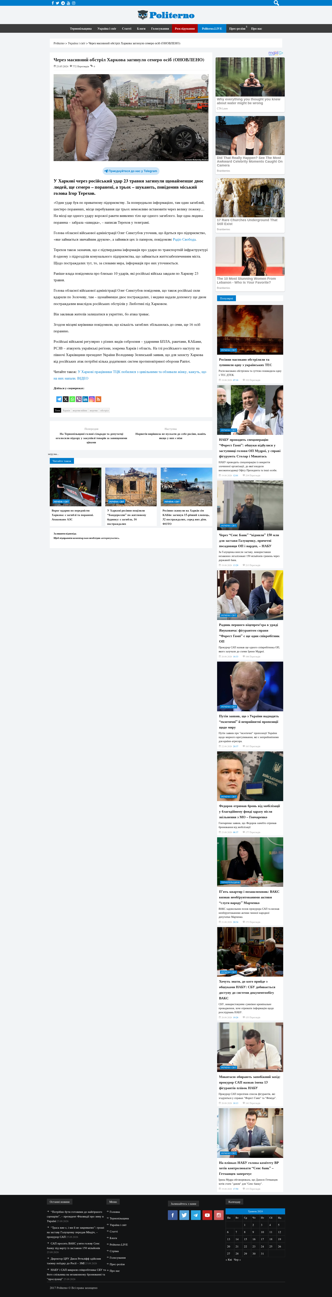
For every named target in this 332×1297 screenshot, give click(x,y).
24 (262, 1246)
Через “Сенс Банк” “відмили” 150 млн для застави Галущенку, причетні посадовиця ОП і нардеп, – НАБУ (249, 540)
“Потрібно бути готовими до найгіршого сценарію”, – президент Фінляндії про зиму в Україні (75, 1216)
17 (262, 1239)
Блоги (141, 28)
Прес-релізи (237, 28)
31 (262, 1253)
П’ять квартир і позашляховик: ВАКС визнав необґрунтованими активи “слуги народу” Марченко (249, 897)
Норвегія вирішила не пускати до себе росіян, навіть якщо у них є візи (170, 436)
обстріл (104, 410)
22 (245, 1246)
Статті (126, 28)
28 (237, 1253)
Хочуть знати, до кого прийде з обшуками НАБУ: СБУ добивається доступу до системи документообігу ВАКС (247, 989)
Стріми (114, 1251)
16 (254, 1239)
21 (237, 1246)
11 (270, 1232)
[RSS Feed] (98, 396)
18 (270, 1239)
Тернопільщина (81, 28)
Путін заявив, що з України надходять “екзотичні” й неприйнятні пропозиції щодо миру (249, 721)
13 (228, 1239)
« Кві (229, 1259)
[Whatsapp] (72, 396)
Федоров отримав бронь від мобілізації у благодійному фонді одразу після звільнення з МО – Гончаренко (249, 811)
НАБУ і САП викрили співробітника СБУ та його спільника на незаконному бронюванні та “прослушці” (76, 1274)
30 (254, 1253)
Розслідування (185, 28)
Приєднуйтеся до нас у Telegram (133, 171)
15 (245, 1239)
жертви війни (80, 410)
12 (279, 1232)
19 (279, 1239)
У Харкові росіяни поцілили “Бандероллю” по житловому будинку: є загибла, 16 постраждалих (126, 517)
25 (270, 1246)
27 (228, 1253)
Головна (115, 1212)
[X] (66, 396)
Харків (66, 410)
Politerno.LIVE (212, 28)
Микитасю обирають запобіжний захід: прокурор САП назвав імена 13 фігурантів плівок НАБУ (249, 1082)
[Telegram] (59, 396)
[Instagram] (92, 396)
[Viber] (79, 396)
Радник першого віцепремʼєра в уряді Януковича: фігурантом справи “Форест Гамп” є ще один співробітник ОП (249, 633)
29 (245, 1253)
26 (279, 1246)
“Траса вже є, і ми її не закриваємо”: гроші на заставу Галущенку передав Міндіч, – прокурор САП (75, 1232)
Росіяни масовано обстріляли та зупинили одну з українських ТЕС (245, 362)
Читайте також (62, 461)
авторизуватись (110, 538)
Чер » (237, 1259)
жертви (94, 410)
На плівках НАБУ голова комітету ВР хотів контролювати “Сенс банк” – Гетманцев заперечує (249, 1168)
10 (262, 1232)
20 (228, 1246)
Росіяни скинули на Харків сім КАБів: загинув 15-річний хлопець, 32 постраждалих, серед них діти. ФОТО (186, 517)
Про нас (256, 28)
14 (237, 1239)
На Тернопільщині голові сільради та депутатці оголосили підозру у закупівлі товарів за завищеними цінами (91, 438)
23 (254, 1246)
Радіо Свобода (184, 239)
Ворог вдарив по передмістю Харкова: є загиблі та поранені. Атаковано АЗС (73, 514)
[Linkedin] (85, 396)
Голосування (160, 28)
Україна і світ (106, 28)
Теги (57, 410)
